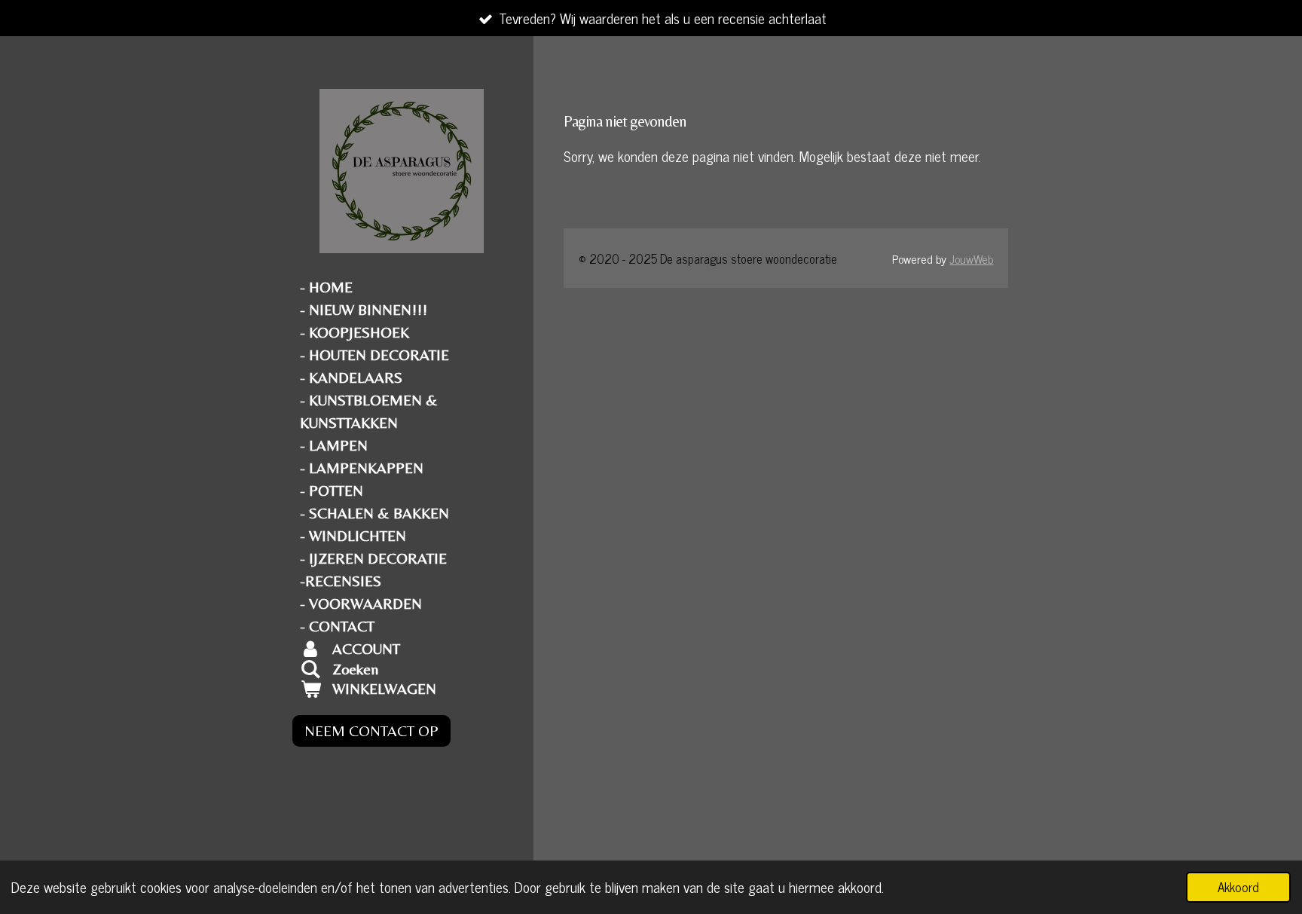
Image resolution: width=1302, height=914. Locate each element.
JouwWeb (971, 258)
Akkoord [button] (1238, 886)
